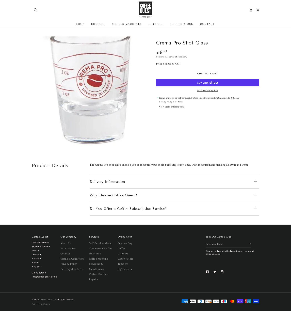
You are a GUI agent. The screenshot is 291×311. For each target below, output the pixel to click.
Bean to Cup (125, 243)
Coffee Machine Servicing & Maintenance (98, 264)
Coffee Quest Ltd (48, 299)
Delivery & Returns (72, 269)
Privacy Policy (69, 263)
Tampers (123, 263)
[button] (35, 10)
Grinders (123, 253)
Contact (65, 253)
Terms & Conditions (72, 258)
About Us (66, 243)
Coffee (122, 248)
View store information (171, 106)
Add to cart (207, 73)
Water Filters (126, 258)
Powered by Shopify (41, 304)
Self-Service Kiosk (100, 243)
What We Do (67, 248)
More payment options (207, 90)
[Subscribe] (250, 244)
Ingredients (125, 269)
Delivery (160, 57)
